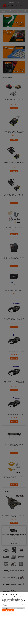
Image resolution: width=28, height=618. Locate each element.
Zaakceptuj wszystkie (8, 610)
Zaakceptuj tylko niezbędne (9, 608)
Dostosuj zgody (20, 608)
